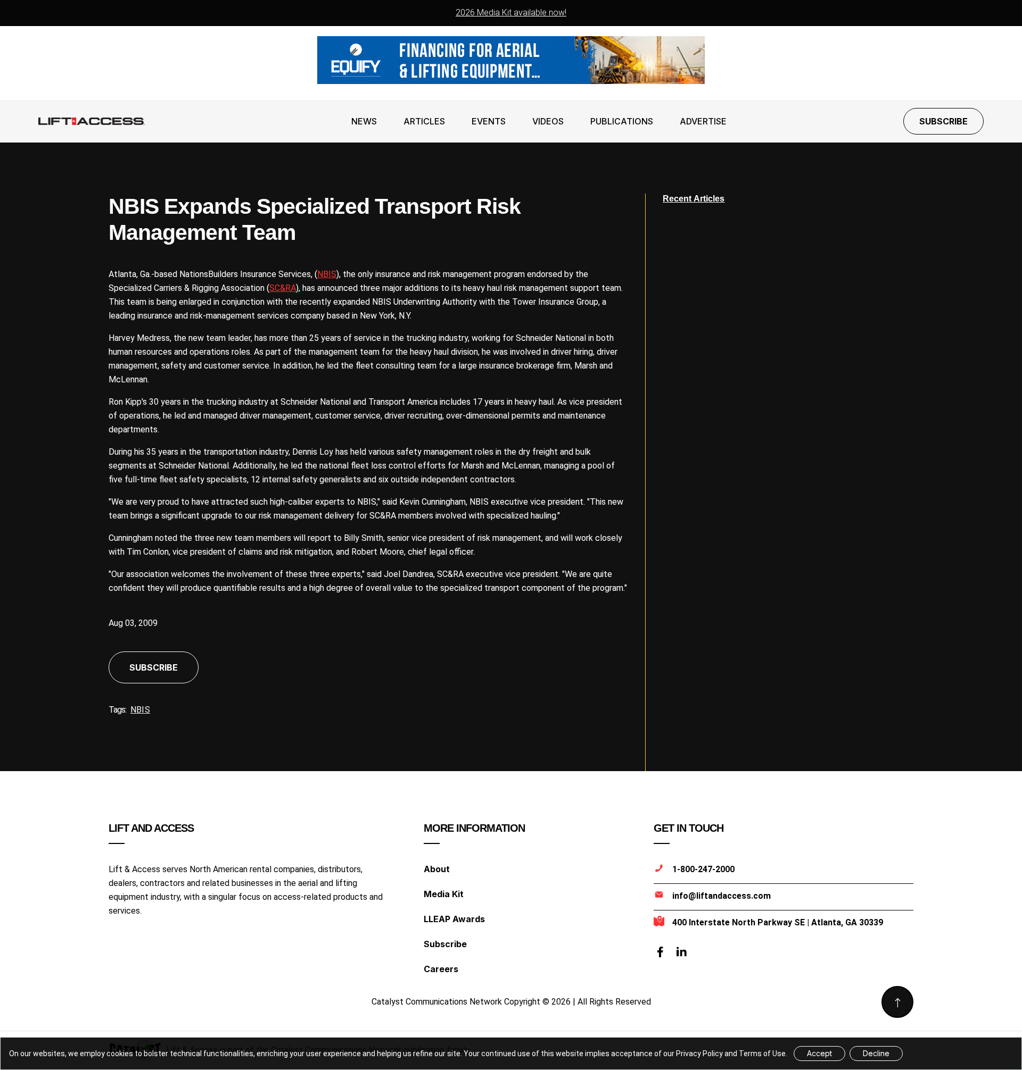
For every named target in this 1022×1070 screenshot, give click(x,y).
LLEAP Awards (454, 919)
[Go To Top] (897, 1002)
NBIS (326, 274)
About (437, 869)
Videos (548, 121)
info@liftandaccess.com (721, 896)
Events (489, 121)
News (364, 121)
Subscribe (943, 121)
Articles (424, 121)
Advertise (703, 121)
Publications (621, 121)
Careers (441, 969)
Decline (876, 1053)
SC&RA (282, 288)
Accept (819, 1053)
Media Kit (444, 894)
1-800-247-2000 (703, 869)
